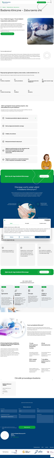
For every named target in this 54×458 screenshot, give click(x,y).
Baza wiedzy (52, 447)
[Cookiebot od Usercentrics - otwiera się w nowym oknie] (45, 220)
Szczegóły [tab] (27, 223)
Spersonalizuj (26, 237)
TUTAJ (3, 428)
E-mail (19, 408)
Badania (4, 7)
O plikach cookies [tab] (42, 223)
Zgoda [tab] (11, 223)
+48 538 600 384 (16, 437)
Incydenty (46, 447)
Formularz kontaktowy (41, 2)
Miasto (19, 414)
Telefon (38, 408)
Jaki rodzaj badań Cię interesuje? (4, 414)
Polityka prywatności (37, 447)
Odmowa (11, 237)
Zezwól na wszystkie (42, 237)
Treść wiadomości (39, 414)
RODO (42, 447)
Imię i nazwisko (2, 408)
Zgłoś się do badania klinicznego (7, 33)
